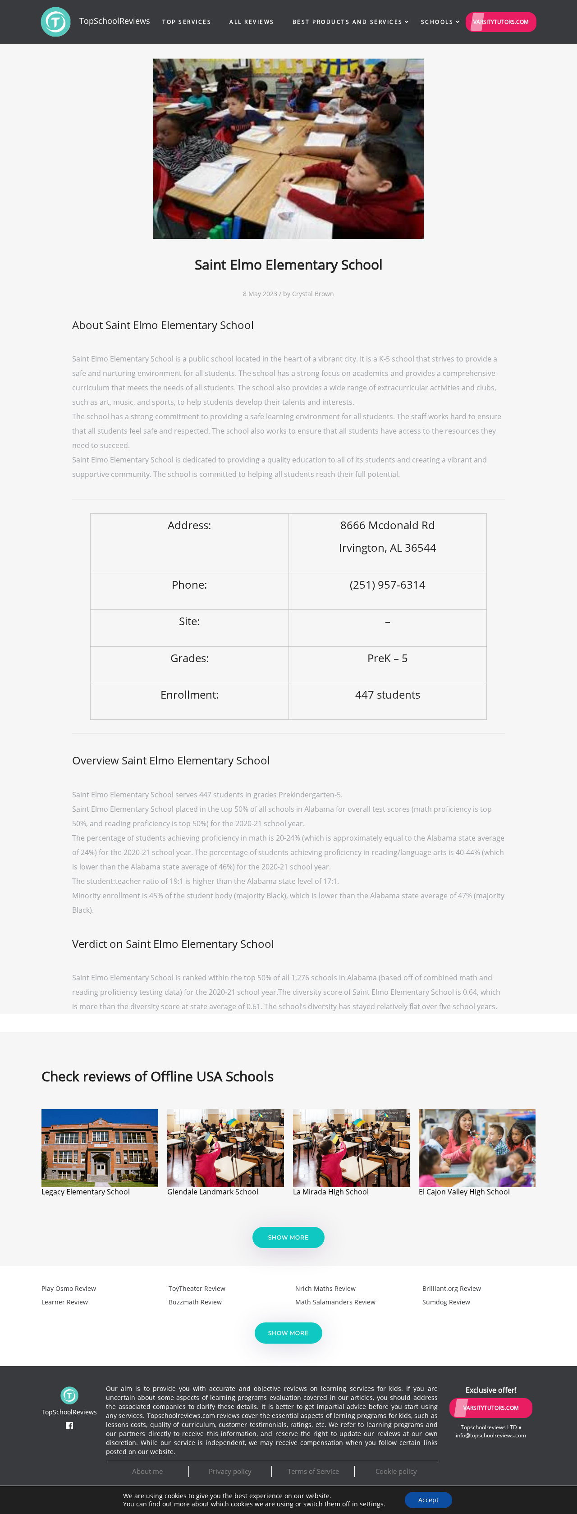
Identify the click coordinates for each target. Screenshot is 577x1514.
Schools (437, 22)
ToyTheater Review (197, 1288)
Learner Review (64, 1302)
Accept (428, 1500)
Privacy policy (230, 1471)
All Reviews (252, 22)
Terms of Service (313, 1471)
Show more (288, 1237)
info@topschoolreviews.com (491, 1435)
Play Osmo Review (68, 1288)
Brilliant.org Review (451, 1288)
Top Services (186, 22)
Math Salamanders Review (335, 1302)
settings (372, 1504)
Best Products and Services (348, 22)
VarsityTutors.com (501, 22)
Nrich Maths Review (325, 1288)
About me (147, 1471)
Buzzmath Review (195, 1302)
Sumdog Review (446, 1302)
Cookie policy (396, 1471)
